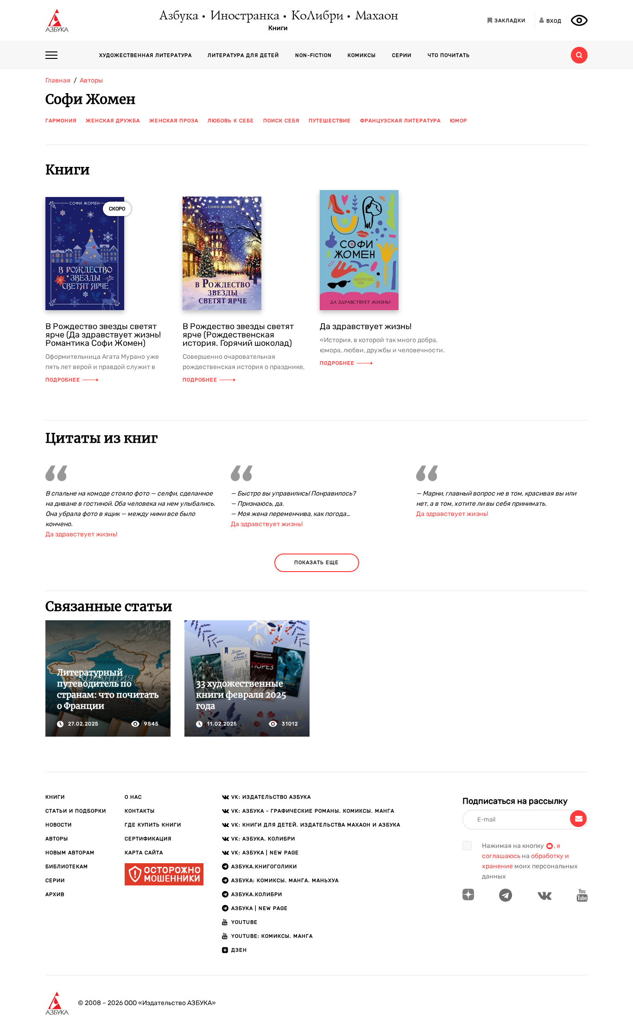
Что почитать (449, 55)
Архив (54, 894)
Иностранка (244, 16)
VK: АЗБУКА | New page (265, 853)
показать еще (316, 563)
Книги (278, 28)
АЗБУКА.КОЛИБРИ (256, 894)
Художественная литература (145, 55)
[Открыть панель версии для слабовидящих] (579, 20)
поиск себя (281, 121)
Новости (58, 825)
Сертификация (148, 839)
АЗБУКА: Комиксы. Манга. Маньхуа (285, 881)
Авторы (56, 839)
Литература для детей (243, 55)
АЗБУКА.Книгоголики (264, 867)
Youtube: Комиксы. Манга (272, 936)
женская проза (173, 121)
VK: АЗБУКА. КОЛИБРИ (263, 839)
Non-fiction (313, 55)
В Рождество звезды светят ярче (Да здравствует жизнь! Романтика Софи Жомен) (103, 334)
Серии (401, 55)
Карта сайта (144, 853)
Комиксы (362, 55)
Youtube (244, 922)
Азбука (178, 16)
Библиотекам (66, 867)
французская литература (400, 121)
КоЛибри (317, 16)
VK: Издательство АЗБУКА (271, 797)
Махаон (376, 16)
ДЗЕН (239, 950)
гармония (60, 121)
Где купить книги (153, 825)
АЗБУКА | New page (259, 908)
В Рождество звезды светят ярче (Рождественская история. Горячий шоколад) (238, 334)
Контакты (140, 811)
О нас (133, 797)
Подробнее (62, 380)
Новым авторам (70, 853)
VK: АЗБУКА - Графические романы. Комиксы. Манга (312, 811)
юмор (458, 121)
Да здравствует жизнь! (365, 326)
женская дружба (113, 121)
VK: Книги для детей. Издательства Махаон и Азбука (315, 825)
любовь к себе (231, 121)
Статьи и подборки (75, 811)
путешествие (330, 121)
